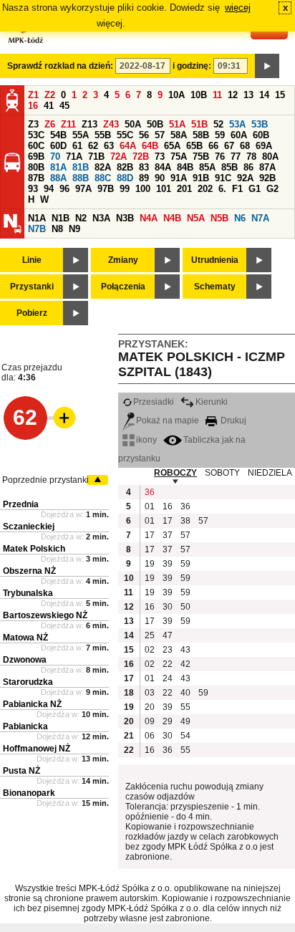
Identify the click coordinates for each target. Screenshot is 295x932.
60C (36, 145)
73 (160, 156)
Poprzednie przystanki (45, 480)
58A (178, 135)
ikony (146, 440)
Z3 (33, 124)
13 (248, 95)
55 (185, 707)
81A (58, 167)
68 (245, 145)
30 (168, 607)
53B (259, 124)
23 (168, 650)
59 (220, 135)
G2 (272, 188)
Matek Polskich (34, 549)
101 (163, 188)
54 (185, 736)
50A (133, 124)
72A (118, 156)
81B (80, 167)
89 (144, 178)
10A (176, 95)
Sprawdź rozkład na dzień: (60, 66)
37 (168, 535)
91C (223, 178)
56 (144, 135)
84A (163, 167)
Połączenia (123, 287)
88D (125, 178)
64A (128, 145)
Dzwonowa (25, 660)
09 (150, 721)
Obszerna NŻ (29, 571)
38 (185, 521)
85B (229, 167)
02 (150, 650)
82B (125, 167)
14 (264, 95)
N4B (172, 218)
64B (150, 145)
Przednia (21, 504)
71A (74, 156)
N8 (57, 229)
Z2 (49, 95)
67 (229, 145)
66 (213, 145)
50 (185, 607)
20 (150, 707)
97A (83, 188)
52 (218, 124)
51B (199, 124)
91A (178, 178)
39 (168, 564)
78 (251, 156)
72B (140, 156)
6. (222, 188)
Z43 (111, 124)
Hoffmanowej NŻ (36, 749)
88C (103, 178)
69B (36, 156)
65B (194, 145)
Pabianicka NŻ (32, 704)
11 (217, 95)
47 (168, 635)
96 (64, 188)
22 (168, 664)
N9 (74, 229)
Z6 (49, 124)
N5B (219, 218)
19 (150, 564)
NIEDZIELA (270, 473)
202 (205, 188)
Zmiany (123, 260)
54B (58, 135)
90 (160, 178)
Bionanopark (29, 793)
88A (58, 178)
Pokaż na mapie (167, 420)
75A (178, 156)
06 (150, 736)
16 (33, 105)
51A (177, 124)
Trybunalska (28, 593)
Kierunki (211, 402)
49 (185, 721)
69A (264, 145)
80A (270, 156)
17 (168, 521)
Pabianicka (25, 726)
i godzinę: (192, 66)
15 (280, 95)
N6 (240, 218)
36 (150, 492)
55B (103, 135)
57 (160, 135)
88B (80, 178)
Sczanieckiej (28, 527)
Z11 (68, 124)
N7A (260, 218)
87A (267, 167)
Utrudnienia (214, 260)
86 (248, 167)
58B (201, 135)
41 (49, 105)
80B (36, 167)
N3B (125, 218)
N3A (101, 218)
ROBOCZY (175, 473)
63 (109, 145)
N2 (81, 218)
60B (261, 135)
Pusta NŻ (21, 771)
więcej (238, 7)
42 (185, 664)
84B (185, 167)
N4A (149, 218)
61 (77, 145)
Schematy (215, 287)
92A (245, 178)
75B (201, 156)
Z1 (33, 95)
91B (201, 178)
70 (55, 156)
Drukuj (232, 420)
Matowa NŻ (25, 638)
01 (150, 506)
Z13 (89, 124)
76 (220, 156)
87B (36, 178)
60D (58, 145)
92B (267, 178)
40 (185, 693)
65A (172, 145)
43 (185, 650)
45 (64, 105)
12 (233, 95)
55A (80, 135)
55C (125, 135)
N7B (37, 229)
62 (93, 145)
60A (239, 135)
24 (168, 678)
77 (236, 156)
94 (49, 188)
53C (36, 135)
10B (198, 95)
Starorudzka (28, 682)
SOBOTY (222, 473)
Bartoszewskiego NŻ (45, 615)
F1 (237, 188)
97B (105, 188)
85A (207, 167)
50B (155, 124)
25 (150, 635)
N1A (37, 218)
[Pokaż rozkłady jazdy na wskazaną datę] (267, 66)
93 (33, 188)
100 (142, 188)
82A (103, 167)
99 (125, 188)
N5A (196, 218)
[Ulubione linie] (60, 417)
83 (144, 167)
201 (184, 188)
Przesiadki (153, 402)
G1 (254, 188)
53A (237, 124)
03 (150, 693)
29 (168, 721)
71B (96, 156)
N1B (60, 218)
